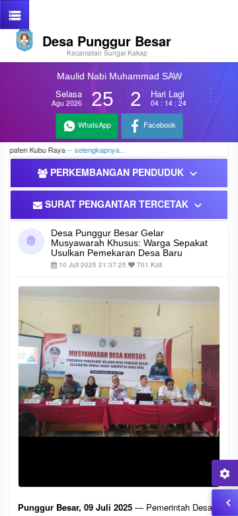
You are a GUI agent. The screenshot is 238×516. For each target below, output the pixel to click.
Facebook (158, 124)
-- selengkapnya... (89, 149)
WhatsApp (93, 124)
